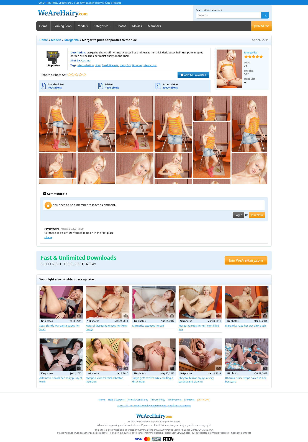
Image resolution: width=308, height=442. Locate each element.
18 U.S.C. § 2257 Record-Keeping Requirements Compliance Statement (154, 405)
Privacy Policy (158, 399)
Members (154, 26)
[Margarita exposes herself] (154, 302)
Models (83, 26)
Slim (98, 65)
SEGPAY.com (184, 432)
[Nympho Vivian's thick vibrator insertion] (107, 354)
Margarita (71, 40)
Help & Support (116, 399)
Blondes (137, 65)
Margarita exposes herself (148, 325)
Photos (121, 26)
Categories (101, 26)
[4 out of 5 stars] (80, 74)
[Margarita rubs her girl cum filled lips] (200, 302)
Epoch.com (75, 432)
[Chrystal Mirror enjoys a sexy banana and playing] (200, 354)
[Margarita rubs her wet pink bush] (247, 302)
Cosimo (85, 60)
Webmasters (174, 399)
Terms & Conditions (137, 399)
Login (238, 215)
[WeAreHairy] (154, 416)
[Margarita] (229, 69)
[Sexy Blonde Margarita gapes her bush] (61, 302)
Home (43, 26)
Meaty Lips (149, 65)
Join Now (257, 215)
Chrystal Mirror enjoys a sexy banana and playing (196, 379)
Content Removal (241, 432)
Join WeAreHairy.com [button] (246, 260)
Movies (137, 26)
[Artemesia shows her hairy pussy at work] (61, 354)
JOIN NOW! (261, 26)
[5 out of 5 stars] (84, 74)
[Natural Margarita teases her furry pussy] (107, 302)
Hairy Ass (125, 65)
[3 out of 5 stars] (76, 74)
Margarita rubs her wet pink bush (245, 325)
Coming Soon (62, 26)
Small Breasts (110, 65)
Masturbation (86, 65)
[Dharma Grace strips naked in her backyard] (247, 354)
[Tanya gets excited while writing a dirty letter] (154, 354)
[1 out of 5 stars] (69, 74)
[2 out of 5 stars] (73, 74)
